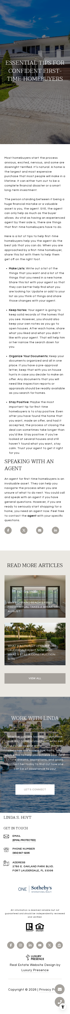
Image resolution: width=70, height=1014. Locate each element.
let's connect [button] (35, 789)
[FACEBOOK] (10, 945)
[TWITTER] (49, 945)
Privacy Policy (50, 989)
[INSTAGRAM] (20, 945)
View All (35, 678)
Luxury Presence (35, 970)
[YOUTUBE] (39, 945)
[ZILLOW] (59, 945)
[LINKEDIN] (30, 945)
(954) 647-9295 (21, 853)
